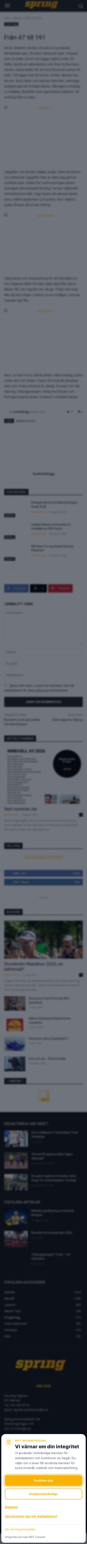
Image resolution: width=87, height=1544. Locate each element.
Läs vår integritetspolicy (20, 1529)
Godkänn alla (43, 1480)
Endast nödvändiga (43, 1494)
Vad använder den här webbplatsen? (31, 1516)
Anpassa (11, 1507)
